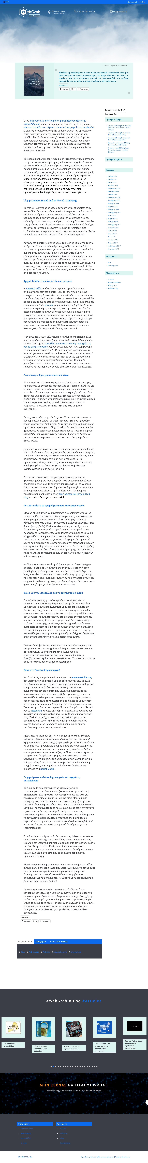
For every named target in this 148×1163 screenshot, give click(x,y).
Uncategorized (113, 265)
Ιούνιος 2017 (112, 234)
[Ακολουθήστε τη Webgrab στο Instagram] (142, 2)
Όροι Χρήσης (85, 1157)
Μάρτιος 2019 (112, 206)
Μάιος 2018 (112, 216)
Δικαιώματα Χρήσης (59, 942)
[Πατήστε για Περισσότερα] (13, 1027)
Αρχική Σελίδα (33, 288)
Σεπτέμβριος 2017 (114, 225)
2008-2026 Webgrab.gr (25, 1157)
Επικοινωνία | (132, 2)
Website (46, 952)
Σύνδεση (111, 279)
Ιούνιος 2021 (112, 182)
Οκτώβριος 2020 (113, 191)
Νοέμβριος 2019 (113, 203)
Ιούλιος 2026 (112, 176)
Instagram (36, 710)
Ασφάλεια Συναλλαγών (122, 1157)
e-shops (24, 1143)
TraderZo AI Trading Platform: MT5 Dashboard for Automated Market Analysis (119, 128)
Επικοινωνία (65, 1143)
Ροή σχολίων (112, 285)
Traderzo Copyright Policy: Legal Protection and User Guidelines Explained (118, 150)
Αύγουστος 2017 (113, 228)
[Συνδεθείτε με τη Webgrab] (144, 2)
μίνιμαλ (49, 305)
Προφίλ (63, 1129)
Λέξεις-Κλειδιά (25, 942)
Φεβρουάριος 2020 (114, 197)
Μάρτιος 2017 (112, 243)
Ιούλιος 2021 (112, 179)
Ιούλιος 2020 (112, 194)
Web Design (34, 952)
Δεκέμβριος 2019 (114, 200)
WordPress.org (113, 288)
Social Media (47, 769)
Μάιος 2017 (112, 237)
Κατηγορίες (41, 942)
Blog (109, 262)
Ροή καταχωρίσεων (114, 282)
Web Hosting (26, 1133)
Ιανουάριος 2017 (113, 249)
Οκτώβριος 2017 (113, 222)
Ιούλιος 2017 (112, 231)
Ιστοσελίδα (75, 952)
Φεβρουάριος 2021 (114, 188)
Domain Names (27, 1129)
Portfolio (63, 1133)
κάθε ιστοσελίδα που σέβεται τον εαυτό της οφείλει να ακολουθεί (59, 127)
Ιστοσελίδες (26, 1138)
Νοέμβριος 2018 (113, 209)
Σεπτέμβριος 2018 (114, 212)
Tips (23, 952)
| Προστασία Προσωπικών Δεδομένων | (102, 1157)
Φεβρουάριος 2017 (114, 246)
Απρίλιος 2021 (113, 185)
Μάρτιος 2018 (112, 219)
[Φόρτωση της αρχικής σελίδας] (30, 12)
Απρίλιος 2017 (113, 240)
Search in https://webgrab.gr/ (115, 110)
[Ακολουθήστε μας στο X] (140, 2)
